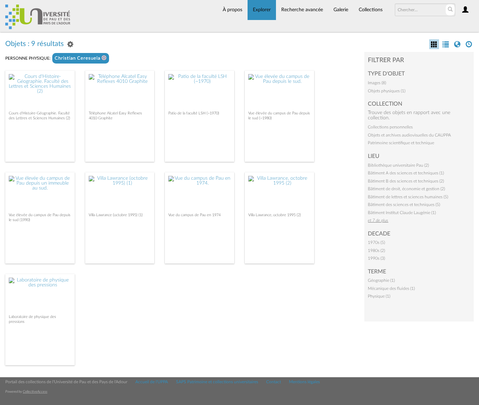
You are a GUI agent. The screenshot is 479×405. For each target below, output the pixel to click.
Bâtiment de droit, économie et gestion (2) (406, 189)
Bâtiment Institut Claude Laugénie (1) (402, 213)
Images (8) (377, 83)
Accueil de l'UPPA (151, 382)
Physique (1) (379, 296)
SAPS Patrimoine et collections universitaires (217, 382)
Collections (371, 9)
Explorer (262, 9)
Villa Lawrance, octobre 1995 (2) (274, 215)
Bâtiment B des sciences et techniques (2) (406, 181)
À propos (232, 9)
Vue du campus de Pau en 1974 (194, 215)
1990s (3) (376, 258)
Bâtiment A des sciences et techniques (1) (406, 173)
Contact (273, 382)
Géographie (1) (381, 280)
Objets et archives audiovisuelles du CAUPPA (409, 135)
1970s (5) (376, 242)
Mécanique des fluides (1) (391, 288)
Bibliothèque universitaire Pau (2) (398, 165)
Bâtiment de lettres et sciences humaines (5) (408, 197)
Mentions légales (304, 382)
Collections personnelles (390, 127)
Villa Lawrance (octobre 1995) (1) (116, 215)
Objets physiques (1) (386, 91)
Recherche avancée (302, 9)
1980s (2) (376, 250)
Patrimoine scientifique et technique (401, 143)
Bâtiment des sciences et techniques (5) (404, 204)
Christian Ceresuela (78, 58)
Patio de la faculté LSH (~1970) (193, 113)
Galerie (340, 9)
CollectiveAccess (35, 391)
